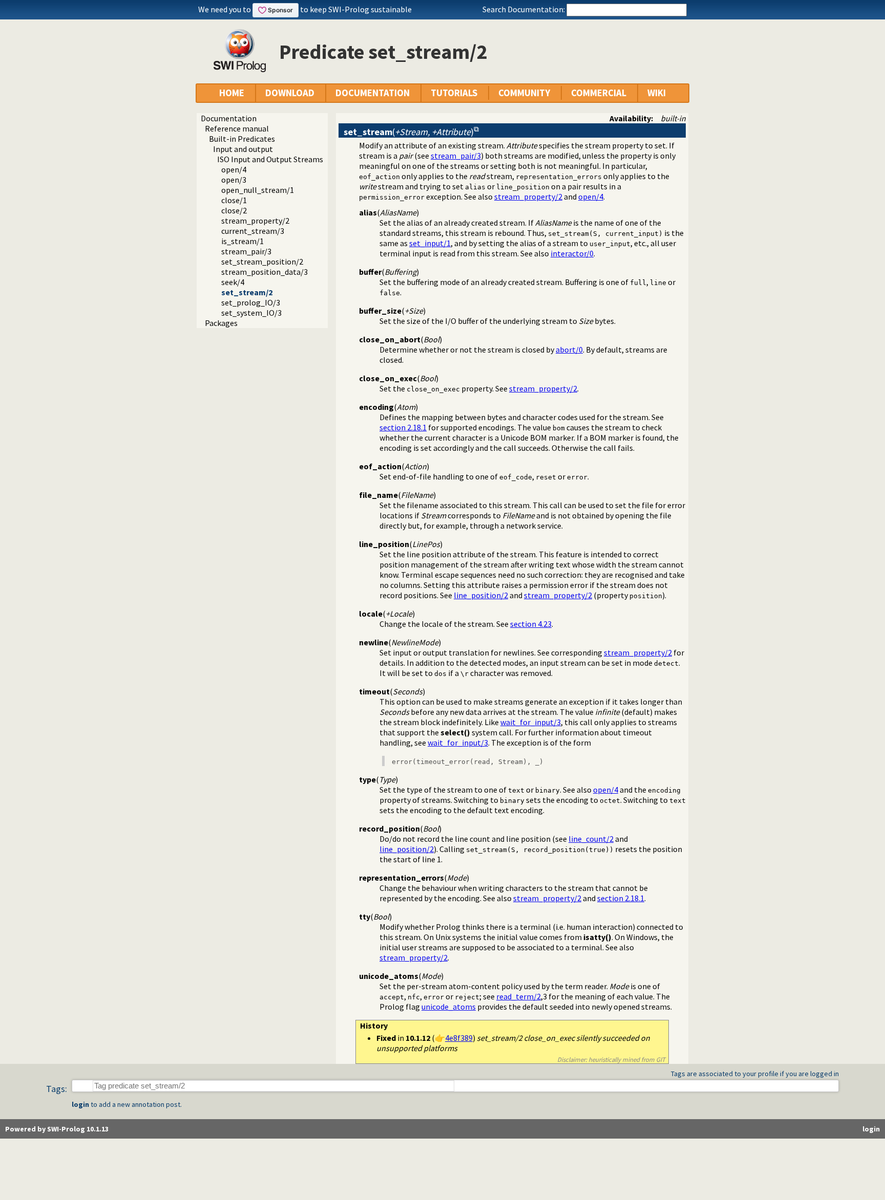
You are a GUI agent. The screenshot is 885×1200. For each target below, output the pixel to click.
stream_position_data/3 (264, 272)
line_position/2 (481, 595)
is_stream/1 (242, 241)
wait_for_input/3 (530, 722)
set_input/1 (430, 243)
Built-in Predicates (242, 139)
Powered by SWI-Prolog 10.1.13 (57, 1128)
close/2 (234, 210)
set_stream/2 (246, 292)
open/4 (233, 169)
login (80, 1104)
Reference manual (237, 128)
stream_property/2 (255, 220)
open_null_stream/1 (257, 190)
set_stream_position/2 (262, 261)
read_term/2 (518, 996)
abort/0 (569, 349)
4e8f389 (459, 1038)
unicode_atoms (449, 1006)
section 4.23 (531, 624)
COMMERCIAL (598, 93)
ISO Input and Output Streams (270, 159)
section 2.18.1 (403, 427)
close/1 (234, 200)
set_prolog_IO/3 (250, 302)
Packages (221, 323)
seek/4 (232, 282)
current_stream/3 (252, 231)
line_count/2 (591, 839)
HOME (231, 93)
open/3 (233, 179)
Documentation (229, 118)
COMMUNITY (524, 93)
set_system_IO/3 (251, 313)
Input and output (243, 149)
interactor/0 (572, 253)
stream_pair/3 (246, 251)
